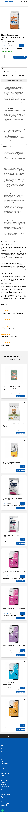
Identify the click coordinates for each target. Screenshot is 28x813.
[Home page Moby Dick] (8, 2)
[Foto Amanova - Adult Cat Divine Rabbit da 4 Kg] (14, 412)
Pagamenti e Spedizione (5, 780)
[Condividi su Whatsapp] (17, 75)
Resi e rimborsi (4, 782)
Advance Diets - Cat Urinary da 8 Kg (12, 535)
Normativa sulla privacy (5, 786)
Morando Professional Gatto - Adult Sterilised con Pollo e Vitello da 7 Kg (12, 461)
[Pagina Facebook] (2, 797)
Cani (2, 759)
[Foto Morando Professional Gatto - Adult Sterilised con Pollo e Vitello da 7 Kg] (14, 449)
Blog (2, 779)
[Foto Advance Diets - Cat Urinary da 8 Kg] (14, 524)
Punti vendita (3, 777)
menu (2, 2)
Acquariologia (4, 765)
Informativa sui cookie (5, 788)
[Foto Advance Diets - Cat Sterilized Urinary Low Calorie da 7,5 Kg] (14, 486)
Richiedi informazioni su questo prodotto (14, 80)
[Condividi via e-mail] (20, 75)
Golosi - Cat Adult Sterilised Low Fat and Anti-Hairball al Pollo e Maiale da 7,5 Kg (14, 646)
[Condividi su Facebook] (14, 75)
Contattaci (18, 736)
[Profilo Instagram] (5, 797)
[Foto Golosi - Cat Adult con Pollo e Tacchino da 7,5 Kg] (14, 708)
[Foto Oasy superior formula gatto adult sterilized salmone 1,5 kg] (14, 375)
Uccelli (2, 768)
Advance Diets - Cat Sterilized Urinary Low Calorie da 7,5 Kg (13, 498)
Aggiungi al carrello (20, 57)
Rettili (2, 767)
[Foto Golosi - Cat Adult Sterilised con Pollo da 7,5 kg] (14, 597)
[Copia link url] (23, 75)
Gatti (2, 761)
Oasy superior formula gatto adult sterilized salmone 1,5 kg (12, 387)
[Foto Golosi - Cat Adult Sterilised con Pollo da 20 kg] (14, 559)
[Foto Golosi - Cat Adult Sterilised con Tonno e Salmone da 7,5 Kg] (14, 671)
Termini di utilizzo (4, 784)
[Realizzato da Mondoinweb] (6, 806)
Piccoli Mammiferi (4, 763)
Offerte (2, 758)
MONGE (3, 33)
